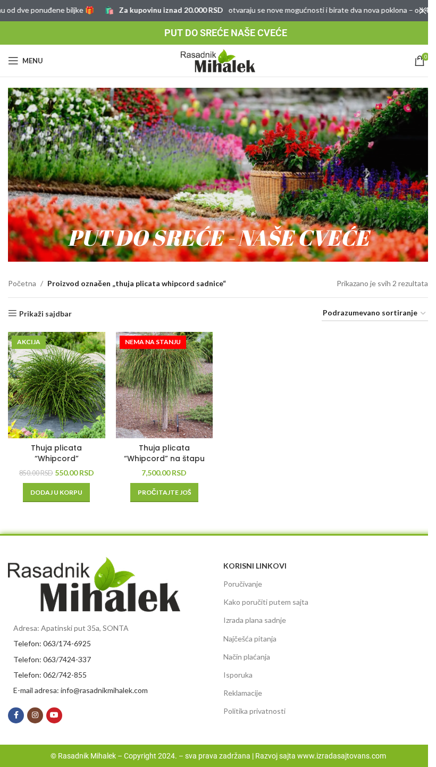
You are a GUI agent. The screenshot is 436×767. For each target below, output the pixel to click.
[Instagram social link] (35, 715)
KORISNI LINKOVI (255, 565)
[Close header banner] (422, 10)
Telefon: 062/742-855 (50, 674)
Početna (22, 283)
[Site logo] (218, 59)
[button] (56, 492)
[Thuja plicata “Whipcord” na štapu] (164, 385)
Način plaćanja (246, 656)
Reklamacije (242, 692)
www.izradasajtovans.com (341, 756)
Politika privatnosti (254, 710)
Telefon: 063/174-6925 (52, 643)
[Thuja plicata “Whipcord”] (56, 385)
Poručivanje (242, 583)
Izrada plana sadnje (254, 619)
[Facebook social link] (16, 715)
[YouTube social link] (54, 715)
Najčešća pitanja (249, 638)
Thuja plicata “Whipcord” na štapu (164, 453)
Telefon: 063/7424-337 (52, 659)
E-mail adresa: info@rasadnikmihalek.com (80, 690)
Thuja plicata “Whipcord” (56, 453)
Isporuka (238, 674)
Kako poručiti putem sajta (265, 601)
